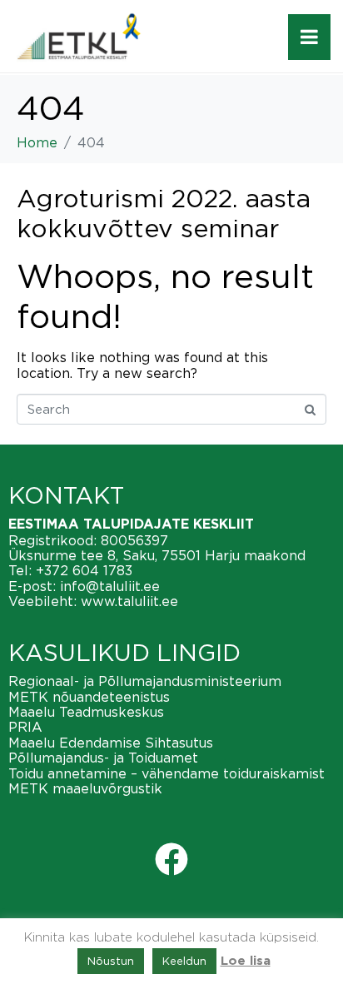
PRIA (25, 726)
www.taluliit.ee (129, 601)
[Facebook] (171, 859)
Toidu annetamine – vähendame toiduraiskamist (166, 773)
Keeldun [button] (184, 961)
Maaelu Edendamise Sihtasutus (110, 742)
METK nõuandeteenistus (89, 696)
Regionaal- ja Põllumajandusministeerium (144, 680)
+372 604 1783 (84, 570)
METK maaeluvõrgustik (85, 788)
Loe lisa (246, 961)
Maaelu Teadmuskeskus (86, 711)
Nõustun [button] (110, 961)
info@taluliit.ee (110, 586)
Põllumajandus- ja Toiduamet (103, 757)
